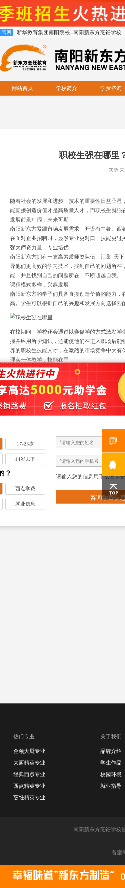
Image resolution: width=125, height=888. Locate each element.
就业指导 (111, 786)
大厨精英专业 (29, 763)
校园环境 (111, 774)
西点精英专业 (29, 786)
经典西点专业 (29, 774)
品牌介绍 (111, 751)
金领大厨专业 (29, 751)
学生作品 (111, 763)
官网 (6, 32)
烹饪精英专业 (29, 797)
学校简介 (66, 88)
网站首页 (22, 88)
